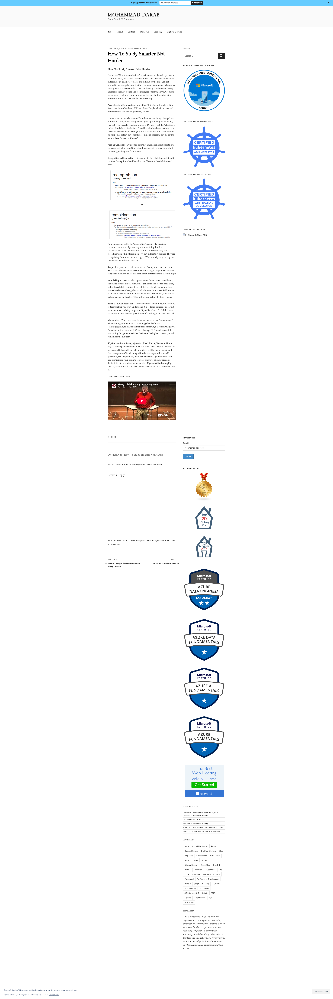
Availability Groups (199, 846)
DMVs (195, 860)
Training (187, 898)
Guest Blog (205, 865)
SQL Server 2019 (191, 893)
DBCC (187, 860)
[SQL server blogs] (204, 487)
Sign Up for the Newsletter (144, 3)
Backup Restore (191, 851)
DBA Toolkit (215, 856)
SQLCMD (216, 884)
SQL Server (204, 888)
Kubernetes (210, 870)
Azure (213, 846)
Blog (113, 437)
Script (196, 884)
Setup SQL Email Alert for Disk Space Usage (201, 831)
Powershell (189, 879)
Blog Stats (188, 856)
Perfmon (196, 874)
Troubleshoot (199, 898)
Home (110, 32)
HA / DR (216, 865)
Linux (186, 874)
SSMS (204, 893)
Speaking (158, 32)
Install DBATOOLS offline (193, 819)
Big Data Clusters (174, 32)
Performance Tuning (211, 874)
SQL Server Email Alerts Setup (195, 823)
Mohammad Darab (134, 15)
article (132, 105)
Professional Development (208, 879)
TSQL (211, 898)
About (120, 32)
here (117, 138)
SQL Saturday (190, 888)
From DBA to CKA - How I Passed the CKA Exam (203, 827)
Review (187, 884)
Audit (186, 846)
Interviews (144, 32)
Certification (201, 856)
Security (205, 884)
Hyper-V (187, 870)
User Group (189, 902)
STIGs (213, 893)
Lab (220, 870)
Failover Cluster (190, 865)
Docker (204, 860)
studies (151, 273)
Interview (198, 870)
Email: (186, 443)
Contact (131, 32)
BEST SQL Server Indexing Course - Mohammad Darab (139, 464)
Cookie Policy (54, 995)
